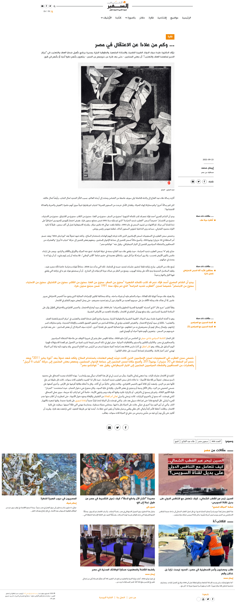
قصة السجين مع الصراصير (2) (200, 326)
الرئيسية (186, 17)
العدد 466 (216, 441)
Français (48, 11)
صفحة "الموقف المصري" (222, 507)
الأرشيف (107, 17)
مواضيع (174, 17)
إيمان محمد (207, 167)
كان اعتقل (146, 346)
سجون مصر (203, 441)
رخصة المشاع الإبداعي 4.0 (31, 593)
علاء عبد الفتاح (188, 441)
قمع (177, 441)
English (44, 11)
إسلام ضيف (71, 503)
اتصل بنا (121, 597)
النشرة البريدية (106, 597)
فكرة (151, 17)
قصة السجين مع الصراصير (202, 322)
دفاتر (142, 17)
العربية (52, 11)
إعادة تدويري (80, 400)
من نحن (132, 597)
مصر (207, 450)
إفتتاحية (162, 17)
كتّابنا (118, 17)
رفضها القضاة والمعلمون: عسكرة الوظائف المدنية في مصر (123, 569)
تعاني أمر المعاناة (111, 396)
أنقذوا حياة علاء (206, 220)
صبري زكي (150, 507)
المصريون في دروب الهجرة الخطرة (58, 498)
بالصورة (132, 17)
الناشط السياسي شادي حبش (153, 338)
